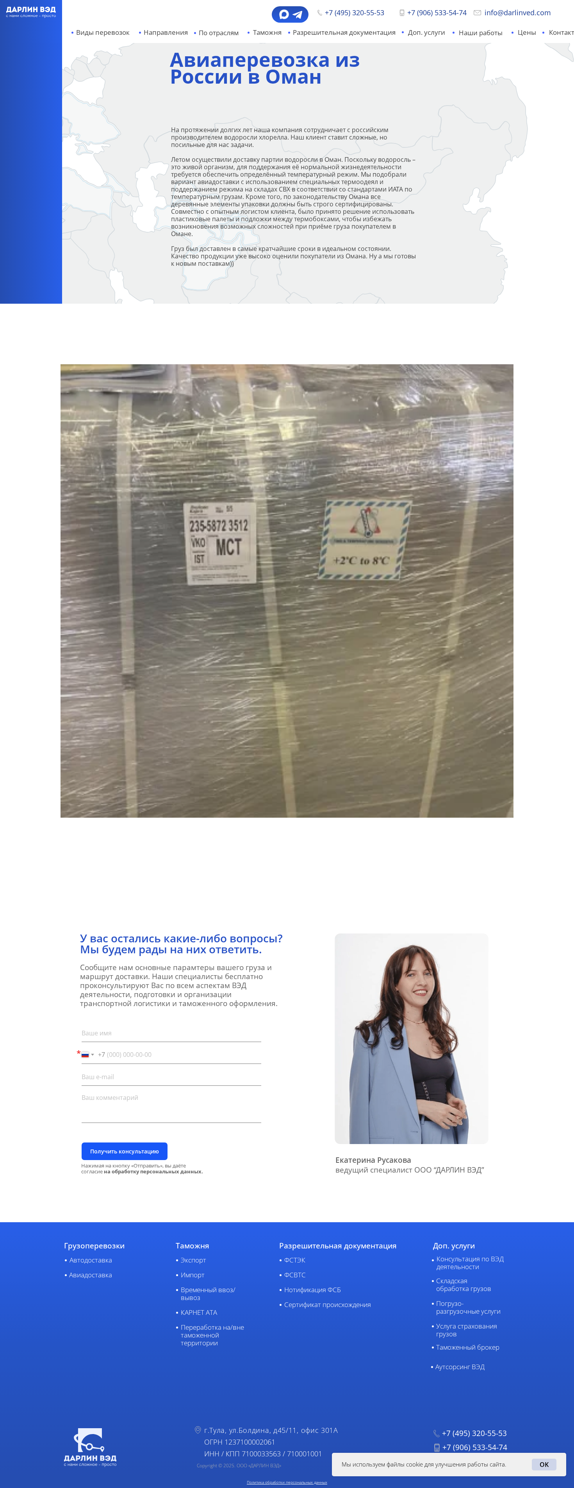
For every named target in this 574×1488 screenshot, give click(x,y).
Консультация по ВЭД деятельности (470, 1262)
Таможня (267, 32)
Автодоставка (91, 1259)
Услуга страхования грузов (466, 1329)
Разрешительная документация (344, 32)
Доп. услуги (426, 32)
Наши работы (481, 32)
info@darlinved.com (518, 12)
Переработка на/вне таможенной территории (212, 1335)
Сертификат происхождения (327, 1304)
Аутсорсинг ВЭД (460, 1366)
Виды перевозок (103, 32)
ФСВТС (295, 1274)
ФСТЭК (294, 1259)
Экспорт (193, 1259)
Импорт (193, 1274)
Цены (527, 32)
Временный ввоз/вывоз (208, 1293)
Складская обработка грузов (463, 1284)
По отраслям (219, 32)
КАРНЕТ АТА (199, 1312)
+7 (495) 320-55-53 (354, 12)
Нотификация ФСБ (312, 1289)
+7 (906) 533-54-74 (437, 12)
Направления (166, 32)
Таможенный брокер (467, 1347)
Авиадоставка (90, 1274)
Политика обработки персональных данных (287, 1482)
